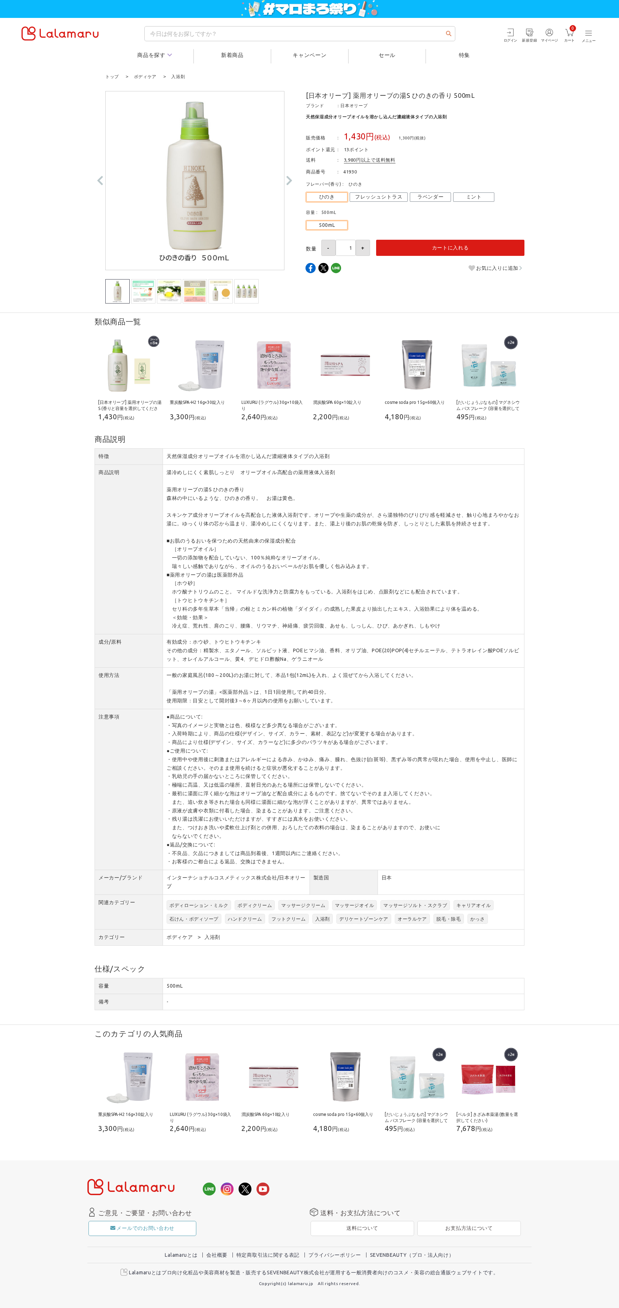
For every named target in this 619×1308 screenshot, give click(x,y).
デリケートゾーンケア (363, 918)
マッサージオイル (354, 905)
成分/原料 (110, 642)
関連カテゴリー (117, 902)
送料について (362, 1228)
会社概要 (216, 1255)
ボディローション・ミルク (198, 905)
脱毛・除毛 (448, 918)
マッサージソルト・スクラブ (415, 905)
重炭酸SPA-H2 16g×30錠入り (197, 402)
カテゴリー (112, 937)
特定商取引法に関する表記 (267, 1255)
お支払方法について (469, 1228)
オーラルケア (412, 918)
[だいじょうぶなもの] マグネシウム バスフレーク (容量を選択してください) (488, 408)
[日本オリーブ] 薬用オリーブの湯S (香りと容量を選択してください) (130, 408)
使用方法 (109, 675)
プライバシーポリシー (334, 1255)
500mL (327, 225)
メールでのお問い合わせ (145, 1228)
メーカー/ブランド (121, 877)
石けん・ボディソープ (194, 918)
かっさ (477, 918)
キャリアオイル (473, 905)
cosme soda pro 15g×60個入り (415, 402)
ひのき (327, 197)
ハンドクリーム (245, 918)
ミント (474, 197)
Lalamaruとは (181, 1255)
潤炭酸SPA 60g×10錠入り (337, 402)
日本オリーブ (354, 105)
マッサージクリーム (303, 905)
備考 (104, 1001)
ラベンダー (430, 197)
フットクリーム (289, 918)
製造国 (321, 877)
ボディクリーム (254, 905)
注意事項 (109, 717)
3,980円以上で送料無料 (369, 159)
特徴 (104, 456)
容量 (104, 986)
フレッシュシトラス (378, 197)
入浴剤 (322, 918)
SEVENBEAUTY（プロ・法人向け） (412, 1255)
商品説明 (109, 472)
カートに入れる (450, 247)
